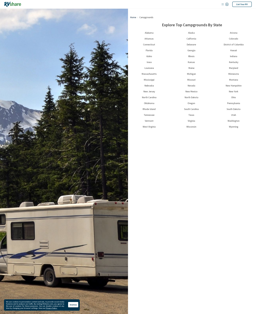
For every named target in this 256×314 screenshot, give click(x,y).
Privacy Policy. (51, 308)
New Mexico (191, 91)
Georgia (191, 50)
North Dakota (191, 97)
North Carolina (149, 97)
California (191, 38)
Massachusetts (149, 73)
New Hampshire (233, 85)
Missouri (191, 79)
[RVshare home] (12, 4)
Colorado (233, 38)
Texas (191, 114)
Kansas (191, 62)
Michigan (191, 73)
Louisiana (149, 67)
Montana (233, 79)
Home (133, 17)
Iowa (149, 62)
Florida (149, 50)
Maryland (233, 67)
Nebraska (149, 85)
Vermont (149, 120)
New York (233, 91)
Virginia (191, 120)
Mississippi (149, 79)
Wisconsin (191, 126)
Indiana (233, 56)
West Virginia (149, 126)
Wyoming (233, 126)
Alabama (149, 32)
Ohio (233, 97)
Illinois (191, 56)
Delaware (191, 44)
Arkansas (149, 38)
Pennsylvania (233, 103)
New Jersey (149, 91)
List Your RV (242, 4)
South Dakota (233, 109)
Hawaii (233, 50)
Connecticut (149, 44)
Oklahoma (149, 103)
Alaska (191, 32)
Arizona (233, 32)
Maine (191, 67)
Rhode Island (149, 109)
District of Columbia (234, 44)
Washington (233, 120)
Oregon (191, 103)
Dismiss (73, 304)
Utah (233, 114)
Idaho (149, 56)
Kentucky (233, 62)
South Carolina (191, 109)
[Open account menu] (225, 4)
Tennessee (149, 114)
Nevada (191, 85)
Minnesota (233, 73)
